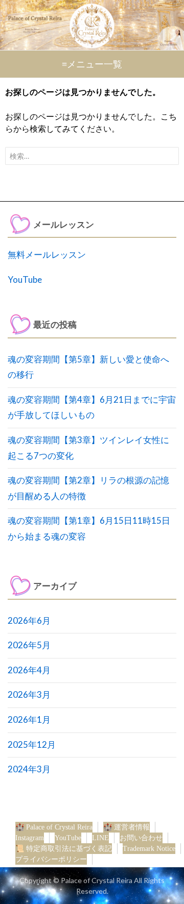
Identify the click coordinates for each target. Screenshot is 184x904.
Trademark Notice (149, 848)
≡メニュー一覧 (92, 64)
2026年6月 (29, 620)
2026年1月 (29, 719)
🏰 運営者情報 (126, 827)
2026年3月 (29, 694)
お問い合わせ (141, 838)
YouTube (25, 279)
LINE (100, 838)
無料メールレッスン (47, 254)
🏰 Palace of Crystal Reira (54, 827)
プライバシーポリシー (51, 859)
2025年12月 (32, 744)
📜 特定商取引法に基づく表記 (63, 848)
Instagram (29, 838)
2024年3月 (29, 769)
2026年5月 (29, 645)
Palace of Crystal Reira (96, 880)
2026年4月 (29, 670)
